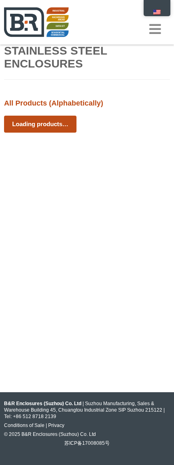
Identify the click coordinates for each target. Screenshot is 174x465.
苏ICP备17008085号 (87, 443)
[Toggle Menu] (159, 19)
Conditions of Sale (24, 425)
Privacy (56, 425)
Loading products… (40, 123)
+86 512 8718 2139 (34, 416)
